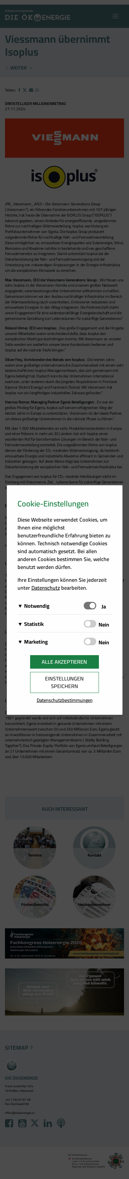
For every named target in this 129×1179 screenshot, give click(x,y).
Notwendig (37, 606)
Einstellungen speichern (64, 682)
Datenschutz (45, 588)
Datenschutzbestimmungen (65, 700)
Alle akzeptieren (64, 662)
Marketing (36, 642)
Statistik (34, 624)
